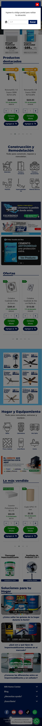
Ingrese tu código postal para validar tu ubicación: (21, 13)
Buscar (33, 22)
